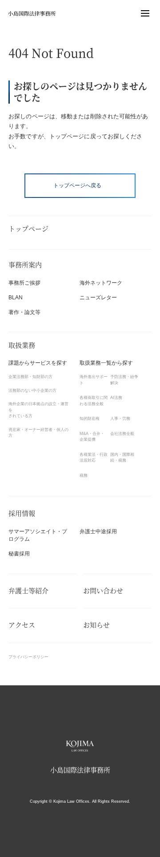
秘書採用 (19, 553)
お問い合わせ (103, 591)
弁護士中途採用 (98, 531)
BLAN (15, 297)
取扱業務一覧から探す (106, 363)
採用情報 (21, 513)
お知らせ (96, 625)
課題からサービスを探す (37, 363)
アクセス (21, 625)
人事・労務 (120, 418)
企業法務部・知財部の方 (30, 376)
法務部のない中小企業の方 (32, 390)
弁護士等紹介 (28, 591)
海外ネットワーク (101, 283)
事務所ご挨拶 (24, 283)
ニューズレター (98, 297)
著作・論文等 (24, 312)
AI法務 (116, 397)
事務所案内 (25, 265)
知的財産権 (90, 418)
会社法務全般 (122, 433)
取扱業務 (21, 345)
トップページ (28, 229)
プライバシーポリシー (28, 657)
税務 (84, 475)
